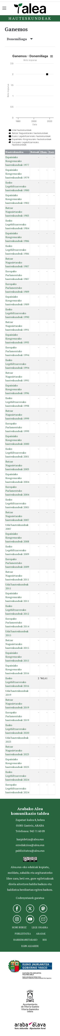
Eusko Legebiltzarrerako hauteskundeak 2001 (17, 452)
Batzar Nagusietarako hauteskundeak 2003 (17, 465)
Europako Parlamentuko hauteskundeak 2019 (17, 716)
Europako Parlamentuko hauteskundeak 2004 (17, 490)
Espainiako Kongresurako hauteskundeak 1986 (17, 237)
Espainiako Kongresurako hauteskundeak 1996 (17, 389)
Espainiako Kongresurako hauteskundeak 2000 (17, 440)
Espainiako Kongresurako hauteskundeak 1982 (17, 199)
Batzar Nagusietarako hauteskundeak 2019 (17, 703)
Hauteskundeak (29, 18)
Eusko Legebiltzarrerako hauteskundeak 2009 (17, 550)
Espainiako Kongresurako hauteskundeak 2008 (17, 537)
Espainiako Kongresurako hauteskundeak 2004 (17, 478)
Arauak (40, 933)
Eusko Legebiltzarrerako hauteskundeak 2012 (17, 609)
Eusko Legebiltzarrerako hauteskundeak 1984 (17, 224)
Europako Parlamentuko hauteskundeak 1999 (17, 427)
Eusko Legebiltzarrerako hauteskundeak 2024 (17, 775)
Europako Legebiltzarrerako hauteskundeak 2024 (17, 788)
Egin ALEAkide (30, 946)
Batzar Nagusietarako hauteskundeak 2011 (17, 575)
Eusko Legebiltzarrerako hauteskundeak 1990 (17, 313)
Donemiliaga (18, 39)
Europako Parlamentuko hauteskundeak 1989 (17, 287)
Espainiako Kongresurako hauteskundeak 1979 (17, 173)
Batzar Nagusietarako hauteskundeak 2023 (17, 750)
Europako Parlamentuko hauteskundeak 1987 (17, 275)
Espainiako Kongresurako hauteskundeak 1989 (17, 300)
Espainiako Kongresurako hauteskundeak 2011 (17, 597)
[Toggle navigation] (4, 8)
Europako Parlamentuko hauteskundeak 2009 (17, 563)
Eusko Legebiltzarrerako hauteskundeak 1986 (17, 249)
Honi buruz (19, 927)
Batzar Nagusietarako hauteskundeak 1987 (17, 262)
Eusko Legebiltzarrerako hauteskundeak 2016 (17, 682)
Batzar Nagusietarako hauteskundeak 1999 (17, 414)
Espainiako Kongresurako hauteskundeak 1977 (17, 161)
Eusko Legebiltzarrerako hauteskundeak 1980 (17, 186)
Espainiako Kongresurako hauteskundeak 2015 (17, 656)
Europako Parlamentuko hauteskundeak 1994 (17, 351)
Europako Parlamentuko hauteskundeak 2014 (17, 622)
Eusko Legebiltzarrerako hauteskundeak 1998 (17, 402)
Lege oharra (40, 927)
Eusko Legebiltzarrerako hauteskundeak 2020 (17, 729)
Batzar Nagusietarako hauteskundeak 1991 (17, 325)
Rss (45, 939)
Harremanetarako (25, 939)
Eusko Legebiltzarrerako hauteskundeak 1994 (17, 364)
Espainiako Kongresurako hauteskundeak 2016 (17, 669)
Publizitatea (23, 933)
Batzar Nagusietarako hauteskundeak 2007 (17, 516)
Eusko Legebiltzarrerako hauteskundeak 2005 (17, 503)
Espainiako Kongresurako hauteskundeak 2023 (17, 763)
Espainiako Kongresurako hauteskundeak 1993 (17, 338)
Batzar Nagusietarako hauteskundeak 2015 (17, 644)
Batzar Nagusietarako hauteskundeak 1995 (17, 376)
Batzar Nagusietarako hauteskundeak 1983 (17, 211)
